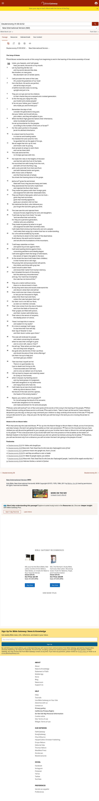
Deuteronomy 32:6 (15, 445)
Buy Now (30, 585)
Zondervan (39, 753)
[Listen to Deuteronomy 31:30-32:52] (30, 43)
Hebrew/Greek (25, 37)
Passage (4, 37)
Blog (36, 679)
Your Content (37, 37)
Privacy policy (40, 708)
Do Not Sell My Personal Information (49, 714)
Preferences (39, 792)
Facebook (38, 766)
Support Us (39, 685)
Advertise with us (41, 703)
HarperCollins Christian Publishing (47, 740)
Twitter (37, 776)
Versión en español (42, 789)
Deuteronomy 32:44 (15, 461)
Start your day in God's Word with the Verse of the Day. (49, 8)
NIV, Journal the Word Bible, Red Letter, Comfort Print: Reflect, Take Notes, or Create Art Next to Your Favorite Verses (37, 570)
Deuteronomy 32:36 (15, 453)
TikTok (37, 774)
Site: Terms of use (41, 719)
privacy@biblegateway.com (10, 653)
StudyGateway (40, 734)
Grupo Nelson (40, 742)
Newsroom (39, 682)
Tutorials (38, 697)
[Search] (95, 24)
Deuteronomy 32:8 (15, 448)
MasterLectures (41, 756)
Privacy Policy (82, 651)
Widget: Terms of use (42, 722)
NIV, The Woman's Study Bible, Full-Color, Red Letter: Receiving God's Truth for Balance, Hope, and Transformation (61, 570)
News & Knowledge (42, 669)
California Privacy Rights (44, 711)
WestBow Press (40, 750)
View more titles (49, 593)
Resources (14, 37)
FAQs (37, 695)
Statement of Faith (42, 671)
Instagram (39, 768)
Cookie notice (40, 716)
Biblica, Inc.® (72, 483)
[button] (96, 3)
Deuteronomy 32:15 (15, 451)
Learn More (28, 512)
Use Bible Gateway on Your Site (46, 700)
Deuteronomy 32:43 (15, 456)
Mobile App (39, 674)
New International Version (16, 480)
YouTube (38, 779)
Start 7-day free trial (12, 512)
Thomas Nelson (40, 748)
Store (37, 677)
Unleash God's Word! (58, 495)
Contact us (39, 705)
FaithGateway (40, 732)
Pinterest (38, 771)
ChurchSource (40, 737)
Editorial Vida (40, 745)
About (37, 666)
